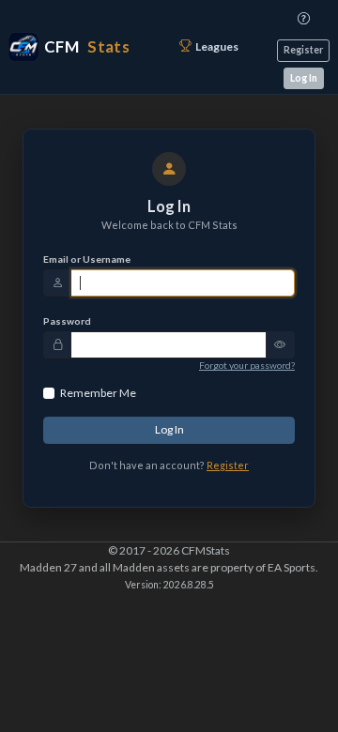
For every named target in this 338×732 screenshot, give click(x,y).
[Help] (304, 19)
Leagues (216, 46)
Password (67, 321)
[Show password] (280, 344)
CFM (87, 46)
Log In (303, 78)
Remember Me (98, 393)
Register (303, 49)
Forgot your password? (247, 365)
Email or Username (87, 259)
